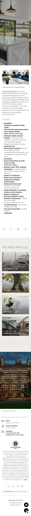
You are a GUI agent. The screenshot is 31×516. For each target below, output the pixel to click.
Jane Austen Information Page (16, 129)
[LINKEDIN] (17, 486)
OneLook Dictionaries (12, 184)
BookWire (8, 123)
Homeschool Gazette (12, 148)
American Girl (9, 146)
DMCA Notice (15, 505)
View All (15, 341)
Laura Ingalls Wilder (12, 131)
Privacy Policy (15, 503)
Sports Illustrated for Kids (14, 161)
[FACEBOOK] (8, 486)
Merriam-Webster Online (14, 196)
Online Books (9, 181)
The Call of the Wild (12, 209)
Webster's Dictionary (12, 198)
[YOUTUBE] (22, 486)
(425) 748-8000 (11, 427)
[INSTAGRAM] (13, 486)
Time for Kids (9, 163)
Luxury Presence (20, 491)
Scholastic (8, 159)
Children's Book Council (13, 136)
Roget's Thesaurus (11, 194)
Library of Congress (12, 175)
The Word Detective (9, 91)
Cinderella (8, 213)
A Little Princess (10, 205)
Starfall (7, 138)
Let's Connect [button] (15, 398)
